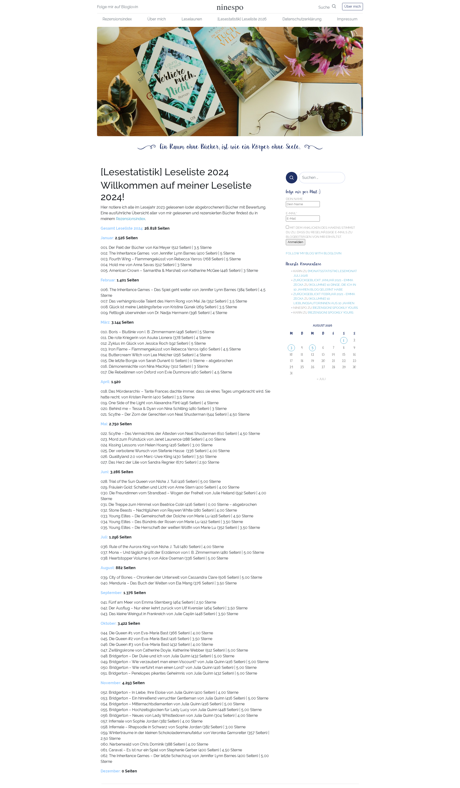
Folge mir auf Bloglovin (117, 7)
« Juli (321, 379)
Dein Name (294, 199)
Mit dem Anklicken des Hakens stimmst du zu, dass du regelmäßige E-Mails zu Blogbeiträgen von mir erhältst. (320, 232)
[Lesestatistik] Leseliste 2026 (242, 19)
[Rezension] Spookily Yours (335, 307)
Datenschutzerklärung (302, 19)
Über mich (352, 6)
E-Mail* (291, 213)
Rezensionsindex (117, 19)
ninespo (230, 6)
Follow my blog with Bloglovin (313, 253)
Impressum (347, 19)
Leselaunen (192, 19)
